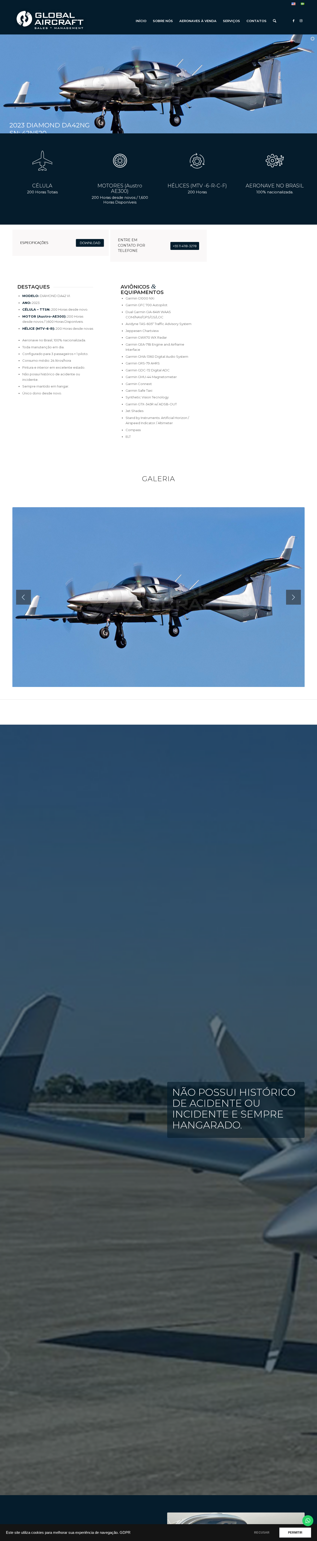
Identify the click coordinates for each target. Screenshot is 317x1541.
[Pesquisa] (274, 20)
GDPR (125, 1533)
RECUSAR (261, 1532)
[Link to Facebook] (293, 20)
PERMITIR (295, 1532)
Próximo (293, 597)
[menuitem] (293, 3)
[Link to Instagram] (301, 20)
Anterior (23, 597)
